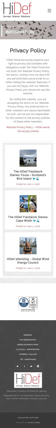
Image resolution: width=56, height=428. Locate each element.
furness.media (33, 422)
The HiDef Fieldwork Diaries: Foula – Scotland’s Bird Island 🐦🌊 (28, 175)
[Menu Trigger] (49, 10)
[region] (28, 30)
